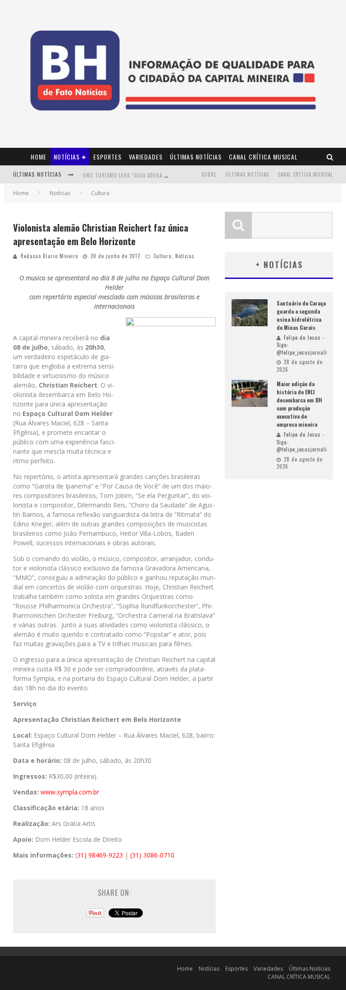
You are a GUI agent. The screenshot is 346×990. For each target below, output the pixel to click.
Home (38, 156)
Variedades (146, 156)
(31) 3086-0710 (152, 855)
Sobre (209, 174)
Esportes (107, 156)
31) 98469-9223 (100, 855)
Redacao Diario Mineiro (49, 256)
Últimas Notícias (196, 156)
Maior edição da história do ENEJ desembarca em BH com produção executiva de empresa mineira (299, 404)
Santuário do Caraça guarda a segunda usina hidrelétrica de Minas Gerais (301, 315)
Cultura (163, 256)
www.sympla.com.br (70, 792)
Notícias (67, 156)
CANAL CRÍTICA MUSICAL (263, 156)
